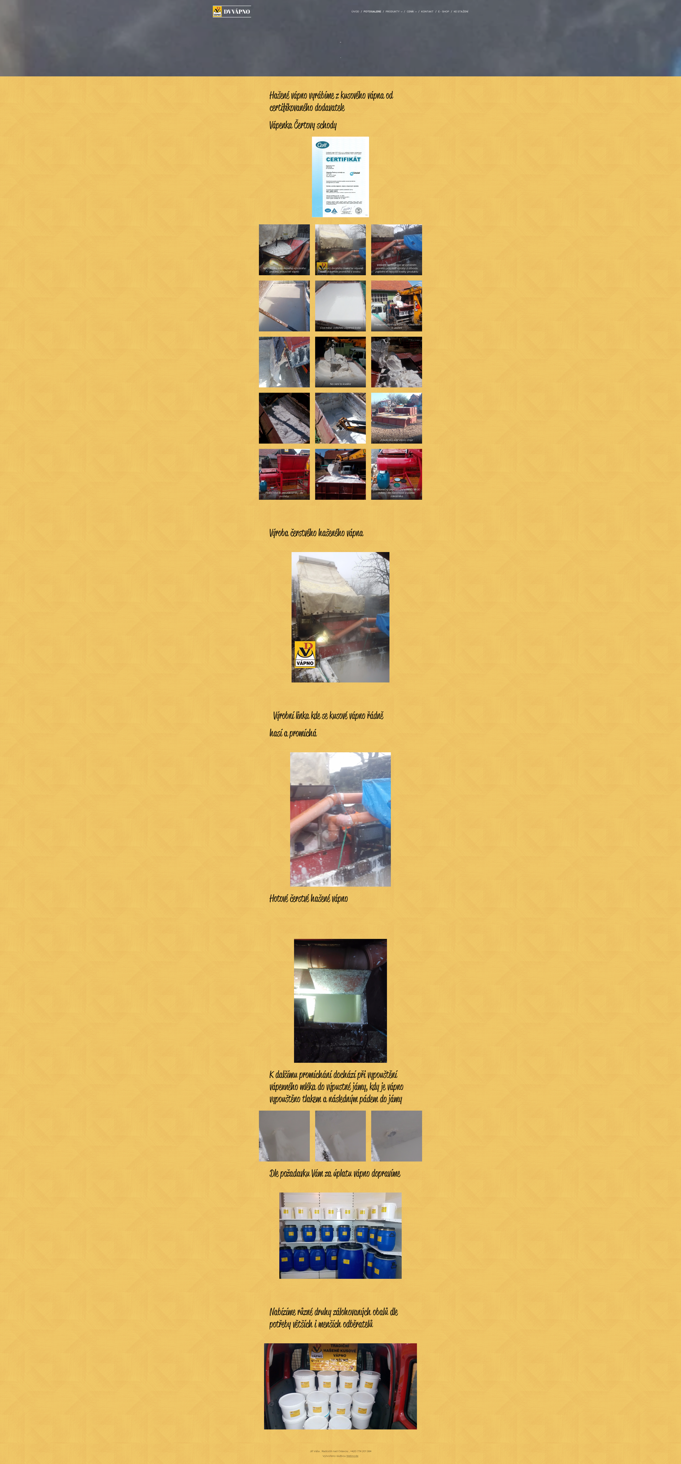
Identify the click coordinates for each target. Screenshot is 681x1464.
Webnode (352, 1456)
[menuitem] (356, 11)
